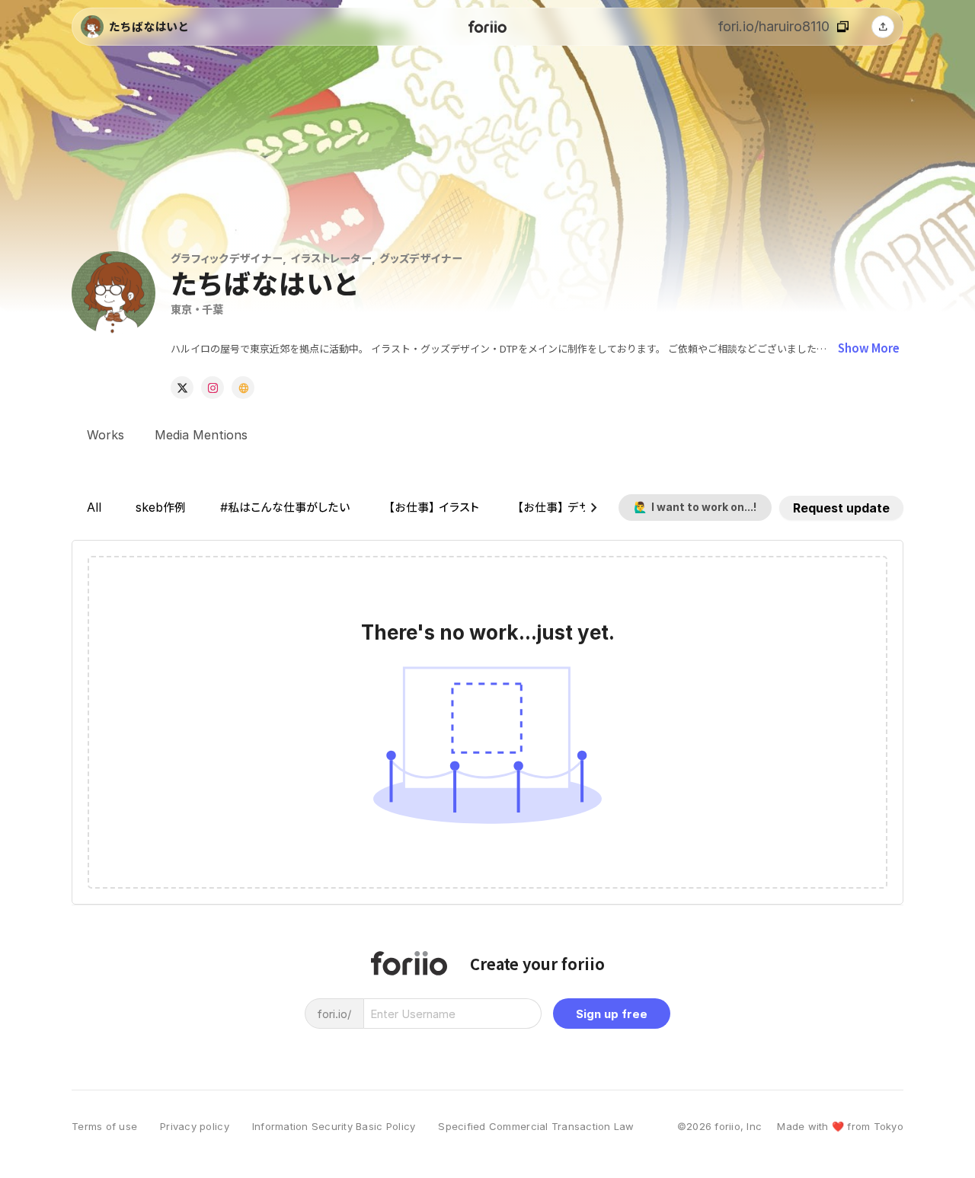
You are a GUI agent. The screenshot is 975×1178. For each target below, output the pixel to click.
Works (105, 434)
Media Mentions (201, 434)
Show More (869, 348)
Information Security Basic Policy (334, 1126)
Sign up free (611, 1014)
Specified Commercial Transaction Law (536, 1126)
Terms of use (104, 1126)
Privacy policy (194, 1126)
